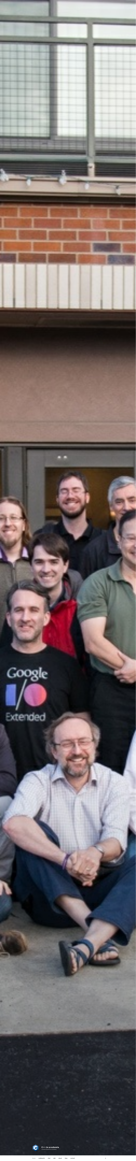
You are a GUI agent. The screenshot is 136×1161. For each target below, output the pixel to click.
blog (66, 1158)
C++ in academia (50, 1147)
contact (72, 1158)
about (60, 1158)
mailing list (41, 1158)
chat (49, 1158)
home (33, 1158)
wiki (54, 1158)
